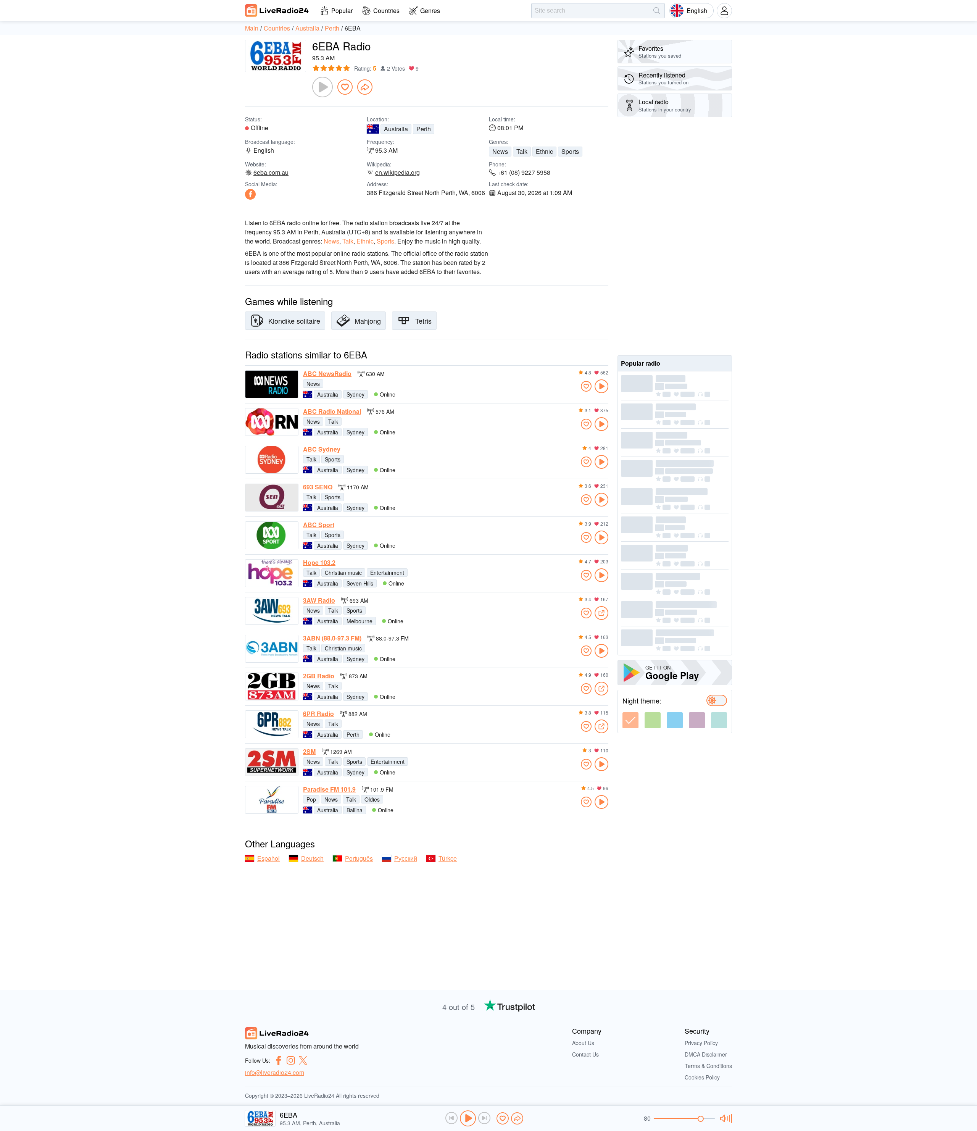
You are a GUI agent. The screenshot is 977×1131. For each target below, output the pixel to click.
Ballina (355, 810)
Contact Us (585, 1054)
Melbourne (359, 621)
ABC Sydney (321, 449)
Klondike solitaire (294, 321)
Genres (430, 10)
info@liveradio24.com (274, 1072)
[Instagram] (290, 1060)
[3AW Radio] (271, 611)
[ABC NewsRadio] (271, 384)
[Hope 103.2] (271, 573)
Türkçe (448, 858)
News (500, 151)
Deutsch (312, 858)
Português (359, 858)
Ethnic (544, 151)
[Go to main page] (277, 10)
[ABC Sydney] (271, 460)
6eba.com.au (271, 172)
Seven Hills (360, 583)
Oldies (372, 799)
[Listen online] (601, 386)
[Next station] (484, 1118)
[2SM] (271, 762)
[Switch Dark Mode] (716, 700)
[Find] (656, 10)
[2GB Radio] (271, 686)
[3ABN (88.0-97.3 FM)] (271, 649)
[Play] (322, 87)
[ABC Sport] (271, 535)
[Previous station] (451, 1118)
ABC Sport (318, 524)
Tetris (423, 321)
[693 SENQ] (271, 497)
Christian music (343, 572)
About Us (583, 1043)
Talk (521, 151)
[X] (303, 1060)
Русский (405, 858)
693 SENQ (317, 487)
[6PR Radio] (271, 724)
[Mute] (725, 1118)
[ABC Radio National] (271, 422)
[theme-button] (630, 720)
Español (268, 858)
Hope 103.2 (319, 562)
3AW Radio (319, 600)
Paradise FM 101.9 (329, 789)
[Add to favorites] (345, 87)
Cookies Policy (702, 1077)
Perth (423, 128)
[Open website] (601, 613)
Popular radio (640, 363)
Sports (570, 151)
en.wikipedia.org (397, 172)
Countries (386, 10)
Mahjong (368, 321)
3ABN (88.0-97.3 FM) (332, 638)
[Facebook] (250, 194)
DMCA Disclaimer (706, 1054)
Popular (342, 10)
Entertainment (387, 572)
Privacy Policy (701, 1043)
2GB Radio (318, 676)
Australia (396, 128)
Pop (311, 799)
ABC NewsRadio (327, 373)
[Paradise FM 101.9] (271, 800)
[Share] (364, 87)
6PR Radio (318, 713)
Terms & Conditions (708, 1066)
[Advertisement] (674, 236)
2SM (309, 751)
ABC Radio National (332, 411)
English (697, 10)
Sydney (355, 394)
